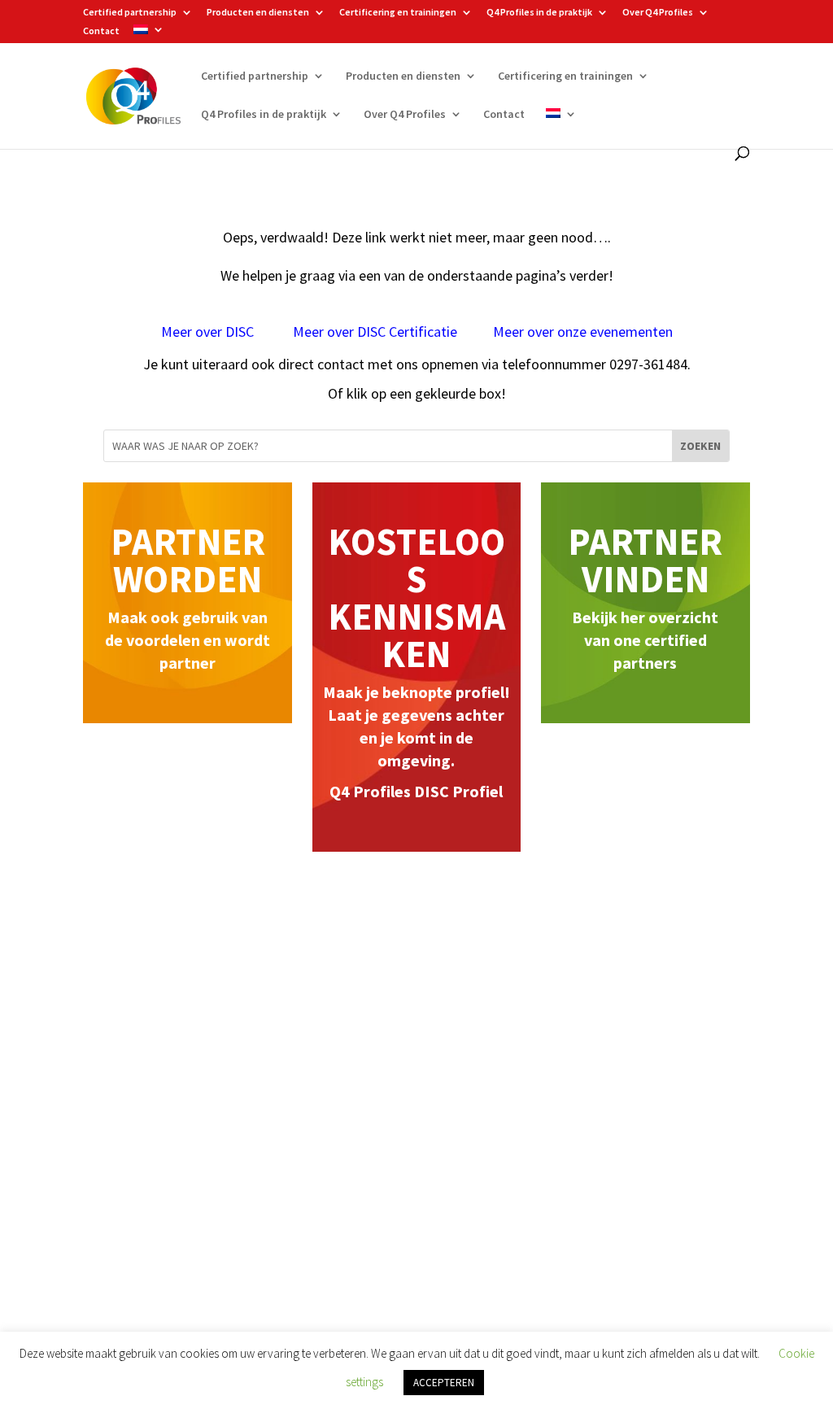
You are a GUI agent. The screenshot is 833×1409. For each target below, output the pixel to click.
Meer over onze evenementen (583, 331)
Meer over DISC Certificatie (375, 331)
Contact (101, 31)
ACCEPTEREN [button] (443, 1382)
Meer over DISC (209, 331)
